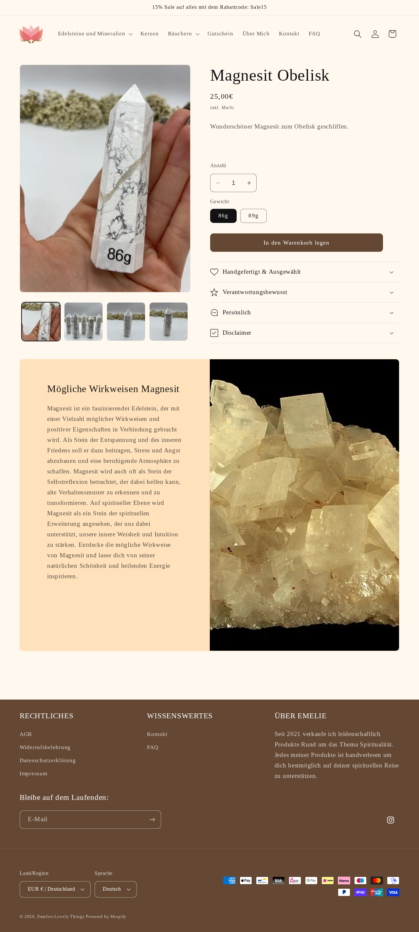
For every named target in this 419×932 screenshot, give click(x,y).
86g (223, 215)
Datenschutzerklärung (48, 760)
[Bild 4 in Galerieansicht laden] (168, 321)
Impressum (33, 773)
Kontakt (157, 734)
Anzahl (218, 165)
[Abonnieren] (152, 819)
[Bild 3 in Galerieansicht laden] (126, 321)
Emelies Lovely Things (60, 916)
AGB (26, 734)
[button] (94, 34)
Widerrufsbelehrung (45, 747)
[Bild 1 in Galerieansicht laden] (41, 321)
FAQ (152, 747)
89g (253, 215)
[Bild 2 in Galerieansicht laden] (83, 321)
